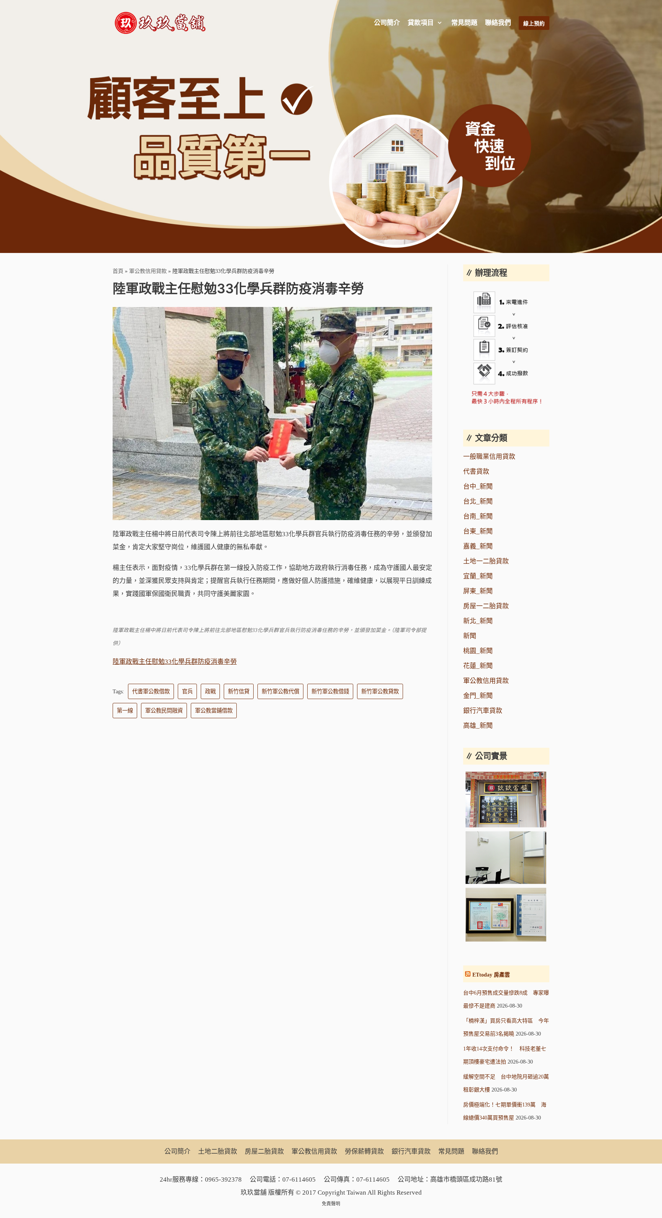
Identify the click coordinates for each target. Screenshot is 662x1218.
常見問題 (464, 22)
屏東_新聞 (478, 591)
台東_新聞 (478, 531)
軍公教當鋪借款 (214, 710)
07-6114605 (299, 1179)
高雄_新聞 (478, 725)
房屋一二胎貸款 (486, 606)
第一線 (125, 710)
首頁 (118, 271)
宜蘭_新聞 (478, 576)
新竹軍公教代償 (280, 691)
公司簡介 (387, 22)
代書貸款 (476, 471)
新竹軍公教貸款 (380, 691)
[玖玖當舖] (162, 23)
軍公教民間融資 (164, 710)
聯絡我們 (498, 22)
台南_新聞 (478, 516)
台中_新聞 (478, 486)
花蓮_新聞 (478, 666)
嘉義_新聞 (478, 546)
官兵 (187, 691)
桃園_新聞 (478, 651)
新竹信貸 (238, 691)
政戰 (210, 691)
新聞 (469, 636)
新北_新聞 (478, 621)
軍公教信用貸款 (148, 271)
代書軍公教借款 (151, 691)
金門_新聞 (478, 695)
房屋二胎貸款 (264, 1151)
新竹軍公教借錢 (330, 691)
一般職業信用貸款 (489, 456)
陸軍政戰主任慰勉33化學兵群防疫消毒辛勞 (175, 661)
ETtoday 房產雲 (491, 975)
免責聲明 (331, 1204)
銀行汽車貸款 (482, 710)
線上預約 (534, 23)
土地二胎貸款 (217, 1151)
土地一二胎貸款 (486, 561)
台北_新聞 (478, 501)
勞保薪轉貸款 (364, 1151)
